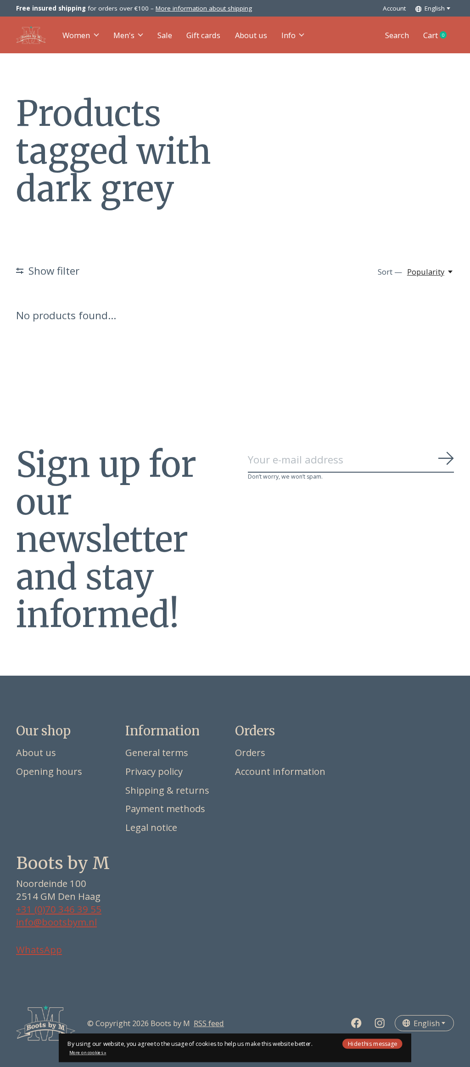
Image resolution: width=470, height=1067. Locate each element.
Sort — (390, 271)
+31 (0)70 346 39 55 (58, 909)
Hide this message (372, 1043)
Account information (280, 771)
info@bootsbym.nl (56, 921)
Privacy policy (154, 771)
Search (397, 35)
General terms (156, 752)
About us (251, 35)
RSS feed (209, 1023)
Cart (438, 35)
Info (288, 35)
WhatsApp (39, 949)
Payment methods (165, 808)
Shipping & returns (167, 790)
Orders (250, 752)
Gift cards (203, 35)
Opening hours (49, 771)
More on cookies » (87, 1053)
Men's (123, 35)
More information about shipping (204, 8)
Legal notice (151, 827)
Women (76, 35)
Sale (164, 35)
